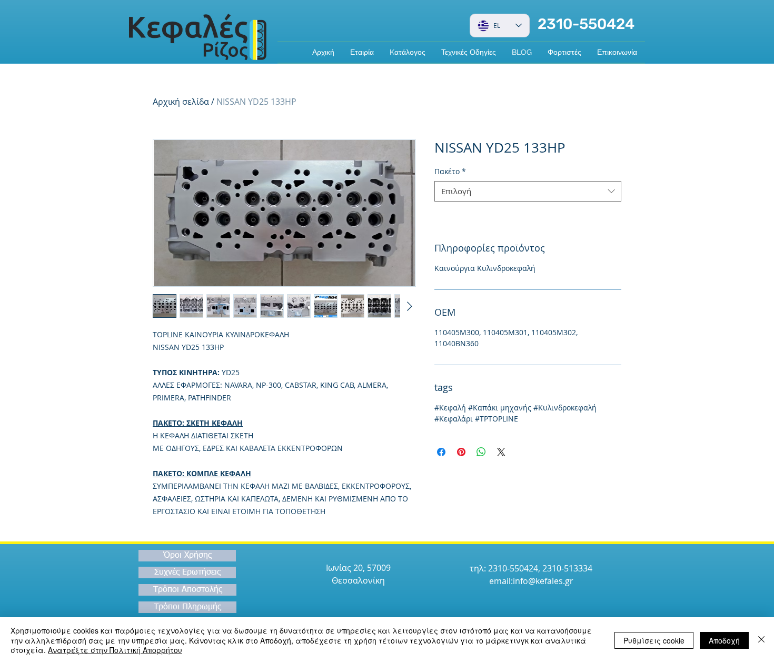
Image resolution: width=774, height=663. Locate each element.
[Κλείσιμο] (761, 640)
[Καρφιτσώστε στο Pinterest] (461, 452)
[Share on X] (501, 452)
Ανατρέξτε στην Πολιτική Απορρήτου (115, 650)
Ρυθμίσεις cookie (653, 640)
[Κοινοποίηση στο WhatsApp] (481, 452)
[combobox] (527, 191)
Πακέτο (450, 171)
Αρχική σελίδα (181, 101)
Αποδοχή (724, 640)
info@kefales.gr (543, 581)
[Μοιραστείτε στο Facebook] (441, 452)
